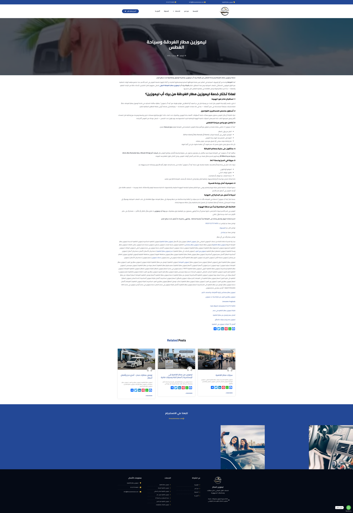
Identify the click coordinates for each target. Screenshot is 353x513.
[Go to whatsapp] (348, 507)
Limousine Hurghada (228, 301)
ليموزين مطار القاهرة (166, 241)
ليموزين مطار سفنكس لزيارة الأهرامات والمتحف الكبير (218, 292)
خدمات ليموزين (156, 257)
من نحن (186, 11)
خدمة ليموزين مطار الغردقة (198, 94)
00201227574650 (211, 223)
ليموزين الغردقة (184, 262)
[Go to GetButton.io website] (349, 511)
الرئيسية (195, 11)
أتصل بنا (157, 11)
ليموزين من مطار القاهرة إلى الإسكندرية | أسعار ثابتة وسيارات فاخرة (176, 376)
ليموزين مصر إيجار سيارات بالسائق (225, 319)
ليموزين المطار (191, 241)
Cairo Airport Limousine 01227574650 (222, 305)
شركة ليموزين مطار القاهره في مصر (224, 310)
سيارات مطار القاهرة (224, 375)
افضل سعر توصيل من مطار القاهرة (224, 315)
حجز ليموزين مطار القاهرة (165, 251)
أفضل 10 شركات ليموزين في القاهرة (223, 324)
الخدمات (177, 11)
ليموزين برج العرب (200, 251)
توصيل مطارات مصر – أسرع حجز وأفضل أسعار (136, 376)
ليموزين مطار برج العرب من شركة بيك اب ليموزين (220, 296)
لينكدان (223, 232)
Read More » (229, 393)
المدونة (166, 11)
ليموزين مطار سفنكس (192, 244)
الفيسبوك (223, 227)
